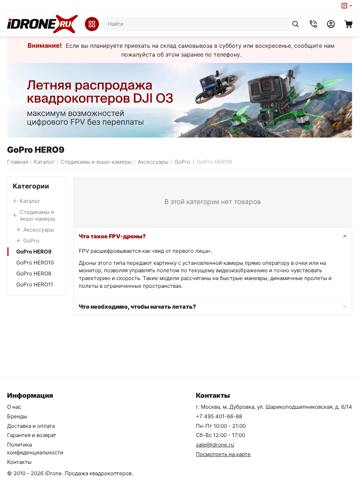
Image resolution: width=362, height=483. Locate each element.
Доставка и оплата (31, 426)
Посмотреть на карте (223, 454)
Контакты (19, 462)
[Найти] (295, 24)
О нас (14, 406)
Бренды (17, 416)
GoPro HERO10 (35, 262)
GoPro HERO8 (33, 273)
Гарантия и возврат (31, 435)
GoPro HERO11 (34, 284)
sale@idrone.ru (215, 444)
